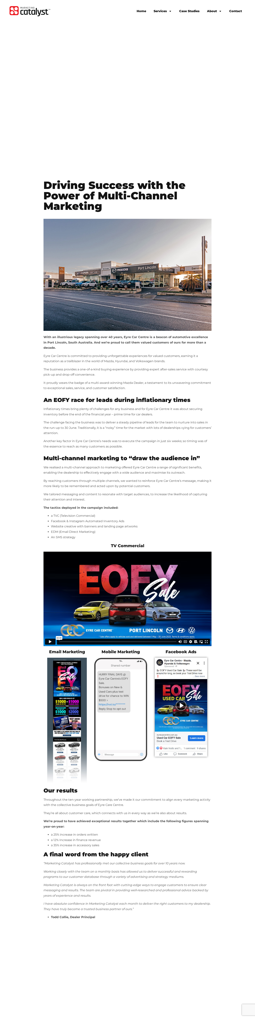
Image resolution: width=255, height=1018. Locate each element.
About (212, 11)
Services (160, 11)
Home (141, 11)
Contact (235, 11)
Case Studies (189, 11)
